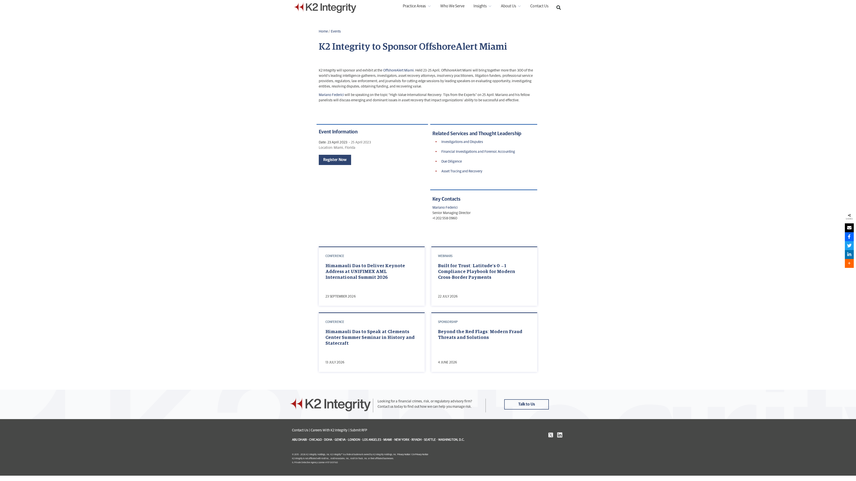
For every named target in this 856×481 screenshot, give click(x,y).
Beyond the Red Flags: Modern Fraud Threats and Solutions (480, 335)
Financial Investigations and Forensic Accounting (478, 151)
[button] (558, 7)
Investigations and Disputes (462, 142)
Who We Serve (452, 6)
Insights (479, 6)
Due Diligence (451, 161)
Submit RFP (358, 430)
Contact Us (539, 6)
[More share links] (849, 263)
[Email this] (849, 227)
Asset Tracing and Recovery (462, 171)
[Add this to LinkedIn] (849, 254)
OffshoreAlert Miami (398, 70)
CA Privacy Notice (420, 454)
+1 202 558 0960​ (444, 218)
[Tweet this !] (849, 245)
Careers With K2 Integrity (329, 430)
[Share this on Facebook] (849, 236)
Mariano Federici (331, 95)
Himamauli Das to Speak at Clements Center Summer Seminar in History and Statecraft (370, 338)
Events (336, 31)
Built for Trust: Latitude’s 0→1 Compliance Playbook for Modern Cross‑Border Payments (476, 272)
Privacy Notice (403, 454)
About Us (508, 6)
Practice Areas (414, 6)
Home (323, 31)
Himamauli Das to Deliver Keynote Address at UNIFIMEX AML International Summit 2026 (365, 272)
